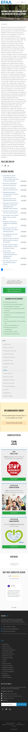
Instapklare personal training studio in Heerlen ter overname (10, 194)
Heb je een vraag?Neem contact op (14, 290)
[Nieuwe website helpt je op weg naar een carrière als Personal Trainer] (1, 245)
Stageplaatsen (7, 393)
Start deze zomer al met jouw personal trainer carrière (10, 262)
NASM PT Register (8, 396)
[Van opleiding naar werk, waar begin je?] (1, 234)
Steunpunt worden (8, 376)
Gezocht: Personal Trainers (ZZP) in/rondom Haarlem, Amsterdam (11, 240)
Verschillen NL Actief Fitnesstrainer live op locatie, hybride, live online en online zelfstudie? (11, 178)
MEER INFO (14, 479)
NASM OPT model (8, 360)
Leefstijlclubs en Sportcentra (9, 694)
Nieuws (18, 280)
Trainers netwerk (7, 373)
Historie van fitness (8, 347)
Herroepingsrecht (20, 724)
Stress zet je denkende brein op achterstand (10, 184)
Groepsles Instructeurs (8, 698)
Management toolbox (9, 380)
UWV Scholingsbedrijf (9, 386)
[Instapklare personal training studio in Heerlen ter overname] (1, 192)
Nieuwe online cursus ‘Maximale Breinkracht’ (10, 199)
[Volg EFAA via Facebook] (2, 709)
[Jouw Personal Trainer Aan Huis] (14, 564)
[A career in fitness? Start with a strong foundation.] (1, 211)
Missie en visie (7, 344)
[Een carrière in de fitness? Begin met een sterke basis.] (1, 215)
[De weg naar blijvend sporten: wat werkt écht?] (1, 188)
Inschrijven (21, 704)
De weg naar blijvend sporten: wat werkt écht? (10, 189)
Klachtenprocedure (10, 723)
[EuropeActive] (14, 442)
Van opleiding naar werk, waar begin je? (10, 235)
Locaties (5, 367)
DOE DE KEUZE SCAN (14, 423)
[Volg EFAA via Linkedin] (9, 709)
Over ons (14, 280)
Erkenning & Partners (8, 383)
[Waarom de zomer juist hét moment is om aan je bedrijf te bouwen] (1, 228)
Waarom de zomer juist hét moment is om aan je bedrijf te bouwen (10, 229)
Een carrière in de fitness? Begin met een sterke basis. (11, 217)
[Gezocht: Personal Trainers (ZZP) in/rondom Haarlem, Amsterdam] (1, 238)
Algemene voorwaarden (8, 724)
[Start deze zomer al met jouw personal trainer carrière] (1, 261)
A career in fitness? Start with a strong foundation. (10, 212)
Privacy (19, 723)
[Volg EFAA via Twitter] (6, 709)
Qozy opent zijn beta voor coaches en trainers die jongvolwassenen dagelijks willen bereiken (10, 205)
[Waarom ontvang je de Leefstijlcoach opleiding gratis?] (1, 222)
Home (9, 280)
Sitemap (14, 726)
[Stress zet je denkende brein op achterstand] (1, 184)
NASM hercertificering (9, 357)
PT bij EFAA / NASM (8, 354)
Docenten (5, 389)
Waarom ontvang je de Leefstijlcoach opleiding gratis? (10, 223)
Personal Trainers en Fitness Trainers (12, 696)
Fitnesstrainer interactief (9, 350)
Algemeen (5, 700)
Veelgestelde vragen (8, 363)
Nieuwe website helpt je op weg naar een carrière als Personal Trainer (10, 246)
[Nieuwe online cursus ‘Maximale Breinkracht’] (1, 199)
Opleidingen (5, 644)
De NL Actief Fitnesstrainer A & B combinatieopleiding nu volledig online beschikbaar (10, 254)
